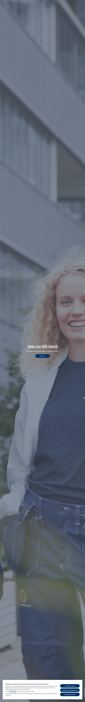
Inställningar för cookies (70, 694)
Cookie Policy (13, 691)
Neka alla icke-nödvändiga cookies (70, 690)
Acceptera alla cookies (70, 686)
